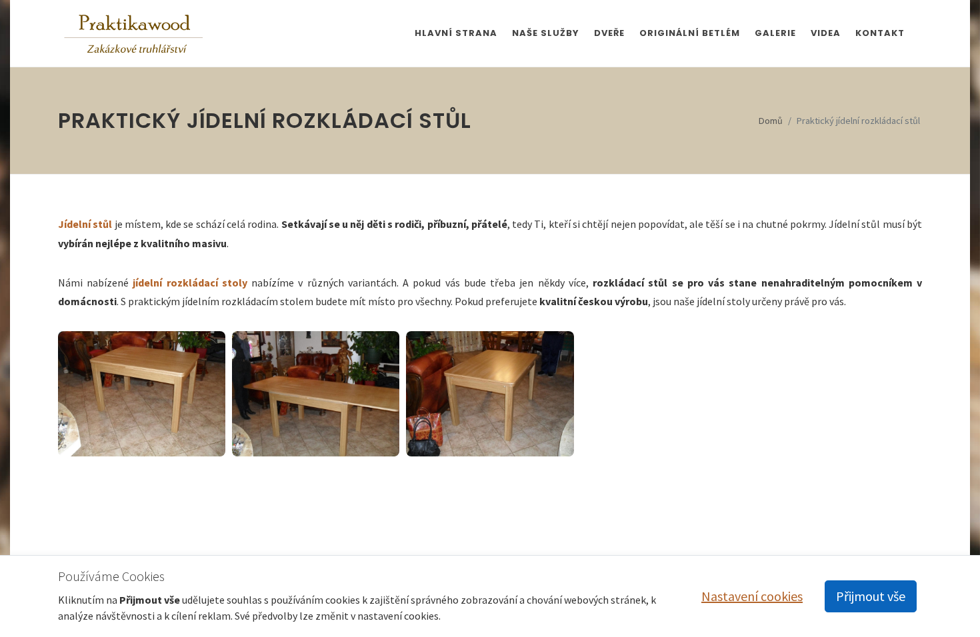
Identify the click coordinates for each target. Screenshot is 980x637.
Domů (771, 121)
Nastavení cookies (752, 596)
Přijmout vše (870, 596)
